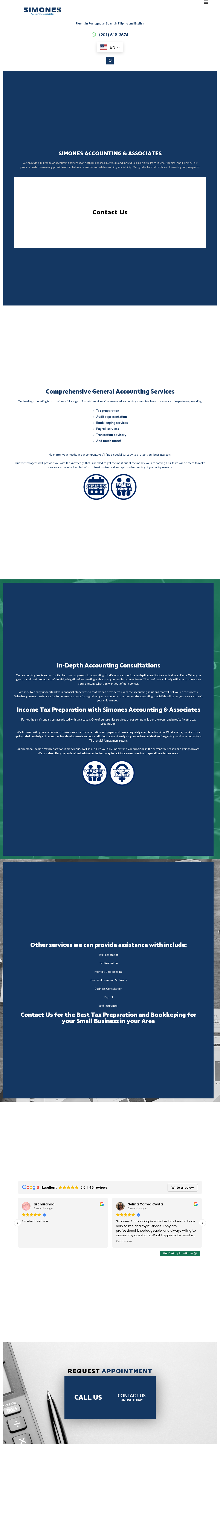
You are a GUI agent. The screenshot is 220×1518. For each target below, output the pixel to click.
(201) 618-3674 (113, 35)
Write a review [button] (182, 1187)
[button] (202, 1223)
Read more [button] (124, 1241)
